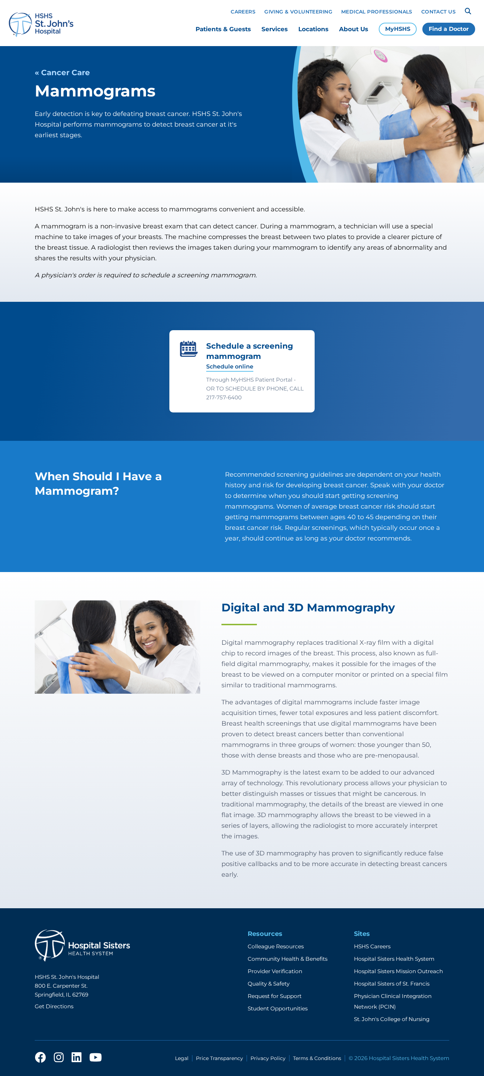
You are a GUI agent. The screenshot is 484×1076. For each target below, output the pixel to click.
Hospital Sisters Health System (394, 958)
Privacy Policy (268, 1058)
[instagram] (59, 1058)
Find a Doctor (449, 29)
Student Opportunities (278, 1008)
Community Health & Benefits (287, 958)
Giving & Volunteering (298, 12)
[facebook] (40, 1058)
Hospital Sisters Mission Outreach (398, 971)
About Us (353, 29)
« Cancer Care (62, 72)
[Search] (468, 11)
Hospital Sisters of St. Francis (391, 983)
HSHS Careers (372, 946)
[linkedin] (76, 1058)
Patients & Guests (223, 29)
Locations (313, 29)
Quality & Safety (268, 983)
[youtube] (95, 1058)
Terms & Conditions (317, 1058)
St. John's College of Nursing (391, 1019)
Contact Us (438, 12)
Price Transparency (219, 1058)
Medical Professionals (376, 12)
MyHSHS (397, 29)
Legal (181, 1058)
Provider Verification (275, 971)
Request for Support (275, 996)
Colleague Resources (276, 946)
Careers (243, 12)
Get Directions (54, 1006)
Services (274, 29)
